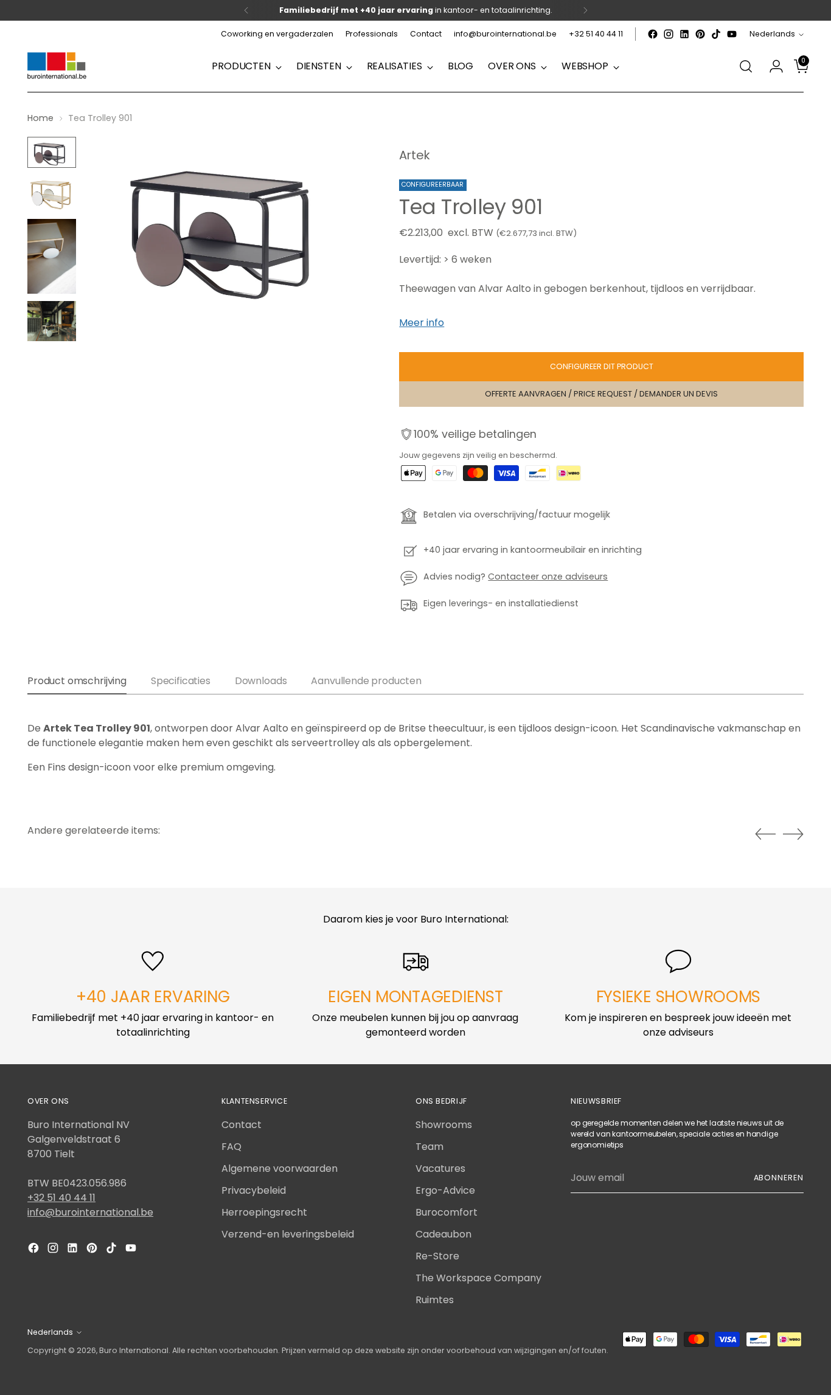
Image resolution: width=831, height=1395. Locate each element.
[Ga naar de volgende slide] (793, 833)
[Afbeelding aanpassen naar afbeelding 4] (51, 321)
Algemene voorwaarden (279, 1168)
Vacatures (440, 1168)
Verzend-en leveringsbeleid (287, 1234)
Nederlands (772, 34)
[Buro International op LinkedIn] (684, 34)
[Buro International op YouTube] (731, 34)
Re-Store (437, 1256)
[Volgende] (585, 10)
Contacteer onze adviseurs (548, 576)
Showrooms (443, 1125)
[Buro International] (57, 66)
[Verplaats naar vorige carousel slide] (765, 834)
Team (429, 1147)
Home (40, 118)
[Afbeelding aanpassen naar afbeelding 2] (51, 193)
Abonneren (779, 1177)
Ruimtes (434, 1300)
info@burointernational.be (90, 1212)
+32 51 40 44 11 (61, 1198)
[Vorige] (246, 10)
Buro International (134, 1350)
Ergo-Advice (445, 1190)
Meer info (421, 323)
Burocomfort (446, 1212)
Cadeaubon (443, 1234)
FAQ (231, 1147)
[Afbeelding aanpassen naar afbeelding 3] (51, 256)
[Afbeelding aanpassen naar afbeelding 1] (51, 152)
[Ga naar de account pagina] (771, 66)
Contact (241, 1125)
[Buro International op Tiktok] (716, 34)
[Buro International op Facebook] (652, 34)
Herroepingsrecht (264, 1212)
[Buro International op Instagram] (668, 34)
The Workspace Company (478, 1278)
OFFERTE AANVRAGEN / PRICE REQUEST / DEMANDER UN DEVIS (601, 394)
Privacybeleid (253, 1190)
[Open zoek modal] (746, 66)
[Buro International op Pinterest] (700, 34)
